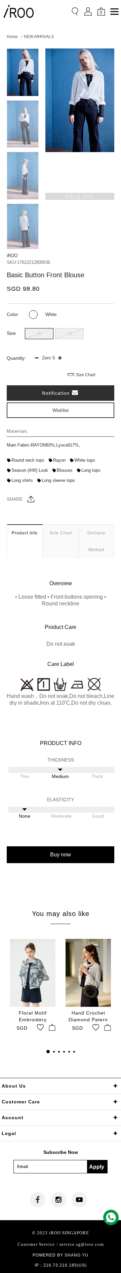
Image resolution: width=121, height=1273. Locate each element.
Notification (56, 393)
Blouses (65, 470)
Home (12, 36)
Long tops (90, 470)
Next (23, 243)
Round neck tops (27, 460)
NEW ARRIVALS (39, 36)
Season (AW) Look (29, 470)
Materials (17, 431)
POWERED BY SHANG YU (60, 1255)
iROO (12, 255)
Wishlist (60, 410)
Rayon (59, 460)
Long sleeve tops (58, 480)
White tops (84, 460)
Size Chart (85, 375)
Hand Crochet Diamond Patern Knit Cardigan (88, 1016)
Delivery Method (96, 541)
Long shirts (22, 480)
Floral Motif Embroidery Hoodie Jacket (32, 1016)
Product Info (25, 533)
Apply (96, 1167)
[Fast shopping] (52, 1027)
